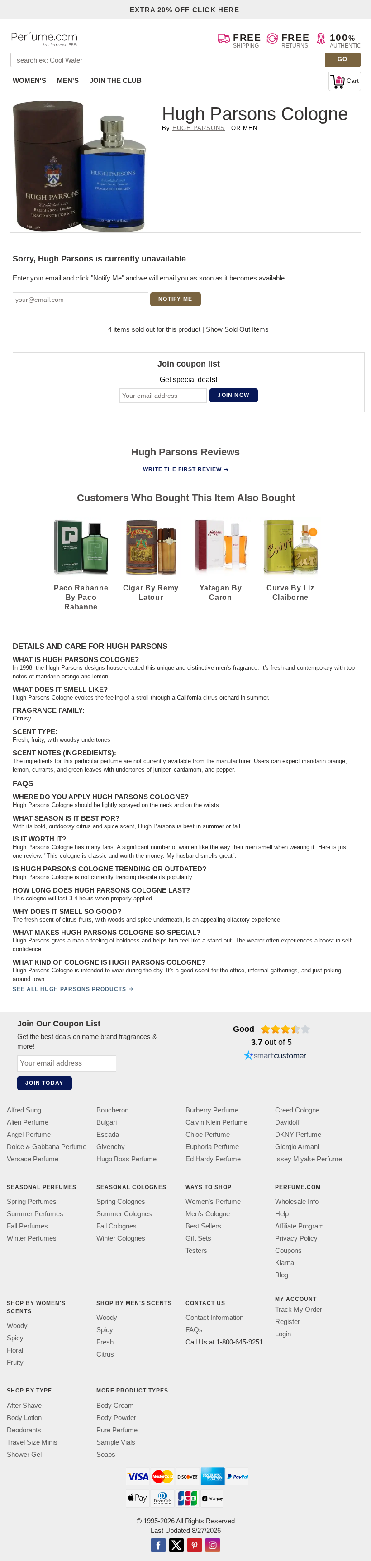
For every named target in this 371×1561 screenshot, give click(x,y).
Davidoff (287, 1122)
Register (287, 1322)
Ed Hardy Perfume (213, 1159)
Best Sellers (203, 1226)
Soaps (105, 1454)
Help (282, 1214)
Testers (196, 1251)
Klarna (284, 1263)
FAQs (194, 1330)
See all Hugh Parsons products (69, 989)
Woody (17, 1326)
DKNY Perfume (298, 1134)
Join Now (233, 395)
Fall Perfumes (27, 1226)
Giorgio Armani (297, 1146)
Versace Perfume (32, 1159)
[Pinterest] (194, 1546)
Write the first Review (182, 469)
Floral (15, 1350)
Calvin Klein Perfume (216, 1122)
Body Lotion (24, 1417)
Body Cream (115, 1405)
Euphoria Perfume (212, 1146)
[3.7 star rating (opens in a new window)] (285, 1029)
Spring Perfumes (32, 1202)
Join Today (44, 1083)
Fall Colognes (116, 1226)
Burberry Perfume (212, 1110)
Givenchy (110, 1146)
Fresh (105, 1342)
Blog (281, 1275)
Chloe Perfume (208, 1134)
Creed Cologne (297, 1110)
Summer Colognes (124, 1214)
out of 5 (271, 1042)
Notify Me (175, 299)
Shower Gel (24, 1454)
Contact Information (214, 1318)
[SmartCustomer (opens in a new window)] (275, 1056)
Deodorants (24, 1430)
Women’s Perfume (213, 1202)
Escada (107, 1134)
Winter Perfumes (32, 1238)
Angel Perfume (29, 1134)
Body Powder (116, 1417)
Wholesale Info (297, 1202)
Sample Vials (115, 1442)
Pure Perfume (117, 1430)
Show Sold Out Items (237, 329)
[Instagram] (212, 1546)
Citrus (105, 1354)
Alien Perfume (27, 1122)
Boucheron (112, 1110)
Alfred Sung (24, 1110)
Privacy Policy (296, 1238)
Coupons (288, 1251)
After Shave (24, 1405)
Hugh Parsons (198, 128)
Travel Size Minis (32, 1442)
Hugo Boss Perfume (126, 1159)
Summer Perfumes (35, 1214)
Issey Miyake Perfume (308, 1159)
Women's (29, 80)
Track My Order (298, 1310)
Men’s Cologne (208, 1214)
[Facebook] (158, 1546)
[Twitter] (176, 1546)
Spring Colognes (120, 1202)
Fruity (15, 1363)
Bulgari (106, 1122)
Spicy (15, 1338)
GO (343, 59)
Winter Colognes (120, 1238)
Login (283, 1334)
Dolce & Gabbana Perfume (46, 1146)
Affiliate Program (299, 1226)
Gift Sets (198, 1238)
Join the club (116, 80)
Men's (68, 80)
